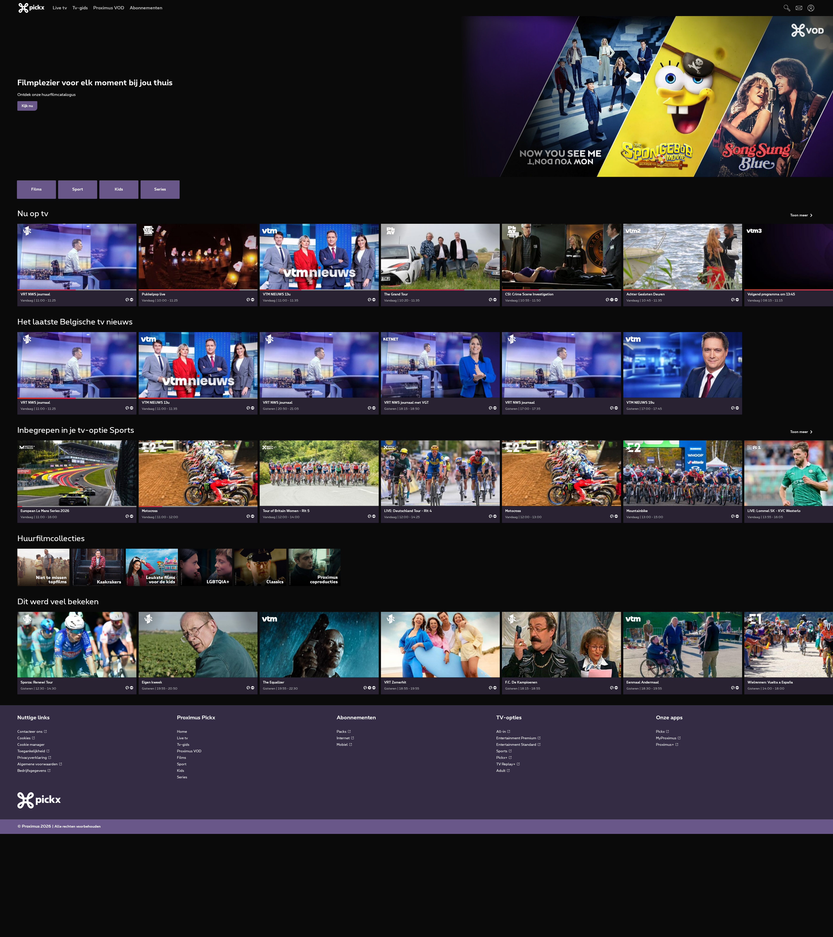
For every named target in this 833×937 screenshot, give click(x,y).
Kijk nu (27, 106)
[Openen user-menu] (811, 8)
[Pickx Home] (39, 800)
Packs (342, 731)
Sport (181, 764)
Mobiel (343, 744)
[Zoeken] (787, 8)
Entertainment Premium (516, 738)
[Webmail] (799, 8)
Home (182, 731)
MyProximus (666, 738)
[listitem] (43, 567)
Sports (502, 751)
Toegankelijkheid (31, 751)
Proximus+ (665, 744)
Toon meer (799, 215)
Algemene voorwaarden (38, 764)
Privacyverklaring (32, 757)
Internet (344, 738)
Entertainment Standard (516, 744)
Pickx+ (502, 757)
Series (182, 777)
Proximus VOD (189, 751)
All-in (501, 731)
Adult (501, 770)
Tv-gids (183, 744)
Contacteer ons (30, 731)
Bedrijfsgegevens (32, 770)
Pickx (661, 731)
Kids (180, 770)
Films (181, 757)
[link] (76, 265)
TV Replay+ (506, 764)
